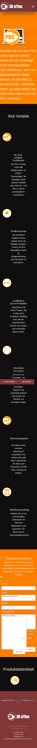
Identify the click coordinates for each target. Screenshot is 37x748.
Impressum (25, 385)
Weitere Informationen (14, 385)
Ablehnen (26, 382)
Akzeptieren (9, 382)
